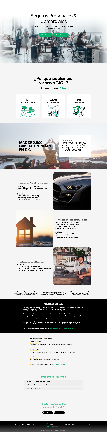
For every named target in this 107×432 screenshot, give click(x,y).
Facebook (92, 425)
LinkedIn (78, 425)
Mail (85, 425)
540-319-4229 (69, 425)
